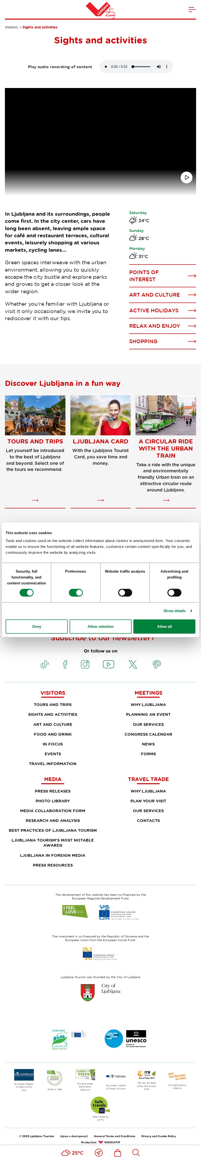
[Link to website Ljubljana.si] (100, 992)
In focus (53, 744)
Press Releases (53, 791)
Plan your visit (148, 801)
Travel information (52, 763)
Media (53, 779)
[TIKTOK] (44, 664)
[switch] (76, 593)
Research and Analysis (53, 820)
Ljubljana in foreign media (52, 855)
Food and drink (53, 734)
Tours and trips (35, 441)
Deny (36, 626)
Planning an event (148, 714)
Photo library (53, 801)
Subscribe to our (101, 638)
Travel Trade (148, 779)
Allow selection (101, 626)
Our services (148, 724)
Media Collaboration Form (52, 810)
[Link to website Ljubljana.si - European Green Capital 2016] (69, 1039)
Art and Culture (52, 724)
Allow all (164, 626)
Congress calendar (148, 734)
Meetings (148, 693)
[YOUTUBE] (108, 664)
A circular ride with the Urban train (166, 448)
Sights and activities (52, 714)
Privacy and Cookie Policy (158, 1136)
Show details (174, 611)
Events (53, 754)
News (148, 744)
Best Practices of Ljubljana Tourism (53, 830)
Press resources (53, 865)
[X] (133, 664)
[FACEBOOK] (65, 664)
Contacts (148, 820)
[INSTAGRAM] (85, 664)
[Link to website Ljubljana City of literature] (125, 1038)
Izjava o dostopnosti (74, 1136)
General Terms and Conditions (114, 1136)
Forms (148, 754)
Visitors (11, 27)
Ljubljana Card (100, 441)
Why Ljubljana (148, 704)
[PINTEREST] (157, 664)
